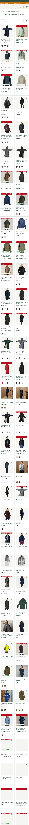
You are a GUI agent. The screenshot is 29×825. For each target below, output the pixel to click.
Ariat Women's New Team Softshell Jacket (21, 657)
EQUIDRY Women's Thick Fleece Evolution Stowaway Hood (21, 427)
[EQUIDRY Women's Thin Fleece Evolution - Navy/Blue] (7, 31)
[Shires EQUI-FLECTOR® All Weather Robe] (7, 649)
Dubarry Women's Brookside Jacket (20, 256)
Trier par (3, 19)
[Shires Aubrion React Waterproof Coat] (22, 224)
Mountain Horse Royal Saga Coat (6, 327)
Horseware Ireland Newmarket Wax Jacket (7, 522)
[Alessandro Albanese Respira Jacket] (22, 467)
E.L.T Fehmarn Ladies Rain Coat (21, 635)
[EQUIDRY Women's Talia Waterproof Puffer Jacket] (22, 269)
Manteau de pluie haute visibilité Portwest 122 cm (22, 753)
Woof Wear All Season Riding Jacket (6, 704)
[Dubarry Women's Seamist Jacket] (7, 80)
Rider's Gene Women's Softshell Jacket (6, 729)
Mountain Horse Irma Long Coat (6, 590)
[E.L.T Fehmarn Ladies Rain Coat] (22, 626)
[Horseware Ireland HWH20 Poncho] (22, 103)
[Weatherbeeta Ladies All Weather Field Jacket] (22, 127)
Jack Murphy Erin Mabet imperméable (7, 753)
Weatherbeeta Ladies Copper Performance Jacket (21, 451)
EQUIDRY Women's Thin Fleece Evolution (7, 160)
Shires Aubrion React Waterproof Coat (21, 232)
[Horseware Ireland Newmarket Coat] (22, 514)
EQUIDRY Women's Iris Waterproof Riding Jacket (6, 112)
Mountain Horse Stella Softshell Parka (21, 377)
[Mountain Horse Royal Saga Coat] (7, 319)
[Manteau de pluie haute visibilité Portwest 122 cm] (22, 745)
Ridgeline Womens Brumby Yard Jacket (21, 208)
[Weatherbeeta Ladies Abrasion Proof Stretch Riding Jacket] (7, 127)
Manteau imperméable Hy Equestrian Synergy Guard (21, 803)
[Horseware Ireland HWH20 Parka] (7, 492)
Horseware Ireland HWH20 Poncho (20, 111)
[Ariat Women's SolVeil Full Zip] (7, 269)
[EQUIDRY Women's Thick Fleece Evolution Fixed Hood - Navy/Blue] (7, 417)
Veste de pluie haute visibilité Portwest (6, 778)
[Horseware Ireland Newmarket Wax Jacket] (7, 514)
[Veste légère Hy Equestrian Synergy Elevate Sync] (22, 769)
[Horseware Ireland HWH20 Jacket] (7, 442)
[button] (26, 6)
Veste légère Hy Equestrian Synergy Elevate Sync (20, 779)
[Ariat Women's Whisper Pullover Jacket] (22, 31)
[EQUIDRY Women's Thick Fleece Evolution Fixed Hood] (22, 343)
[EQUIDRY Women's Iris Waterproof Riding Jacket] (7, 103)
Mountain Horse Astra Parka (21, 185)
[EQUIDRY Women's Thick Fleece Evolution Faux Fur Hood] (22, 492)
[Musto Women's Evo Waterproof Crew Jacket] (7, 56)
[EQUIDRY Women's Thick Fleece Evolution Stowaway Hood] (22, 417)
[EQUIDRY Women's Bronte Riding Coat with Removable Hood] (7, 294)
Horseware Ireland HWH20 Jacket (5, 451)
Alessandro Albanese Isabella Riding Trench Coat (21, 402)
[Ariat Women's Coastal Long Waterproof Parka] (7, 539)
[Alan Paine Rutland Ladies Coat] (7, 671)
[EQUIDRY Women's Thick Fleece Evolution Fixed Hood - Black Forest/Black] (7, 343)
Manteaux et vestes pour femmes (12, 11)
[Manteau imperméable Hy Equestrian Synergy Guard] (22, 794)
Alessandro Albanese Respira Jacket (21, 475)
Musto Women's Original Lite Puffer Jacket (21, 89)
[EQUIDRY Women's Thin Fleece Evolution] (7, 152)
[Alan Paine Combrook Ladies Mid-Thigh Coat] (22, 696)
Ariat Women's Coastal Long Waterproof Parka (6, 547)
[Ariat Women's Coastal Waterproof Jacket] (7, 819)
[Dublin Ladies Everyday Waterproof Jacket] (7, 467)
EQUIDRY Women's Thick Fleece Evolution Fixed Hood (21, 353)
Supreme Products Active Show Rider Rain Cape (6, 635)
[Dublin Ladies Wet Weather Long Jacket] (7, 604)
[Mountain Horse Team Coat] (22, 319)
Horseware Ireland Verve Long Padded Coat (22, 590)
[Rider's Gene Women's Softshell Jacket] (7, 720)
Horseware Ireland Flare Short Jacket (21, 547)
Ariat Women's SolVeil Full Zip (6, 278)
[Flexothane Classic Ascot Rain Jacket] (22, 604)
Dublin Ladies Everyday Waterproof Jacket (6, 475)
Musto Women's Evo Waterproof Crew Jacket (7, 64)
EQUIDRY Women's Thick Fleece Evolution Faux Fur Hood (21, 501)
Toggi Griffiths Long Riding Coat (20, 679)
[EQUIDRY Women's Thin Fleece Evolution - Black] (22, 152)
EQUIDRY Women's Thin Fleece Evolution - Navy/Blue (7, 40)
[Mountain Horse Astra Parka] (22, 177)
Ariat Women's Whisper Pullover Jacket (21, 40)
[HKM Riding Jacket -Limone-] (22, 56)
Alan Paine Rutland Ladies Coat (5, 679)
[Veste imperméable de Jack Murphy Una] (22, 720)
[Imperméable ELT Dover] (7, 794)
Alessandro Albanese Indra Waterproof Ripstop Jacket (7, 402)
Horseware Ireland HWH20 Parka (5, 500)
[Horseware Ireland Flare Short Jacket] (22, 539)
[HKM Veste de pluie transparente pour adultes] (22, 561)
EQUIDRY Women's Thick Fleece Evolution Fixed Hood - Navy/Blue (7, 427)
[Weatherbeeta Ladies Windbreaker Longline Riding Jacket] (22, 819)
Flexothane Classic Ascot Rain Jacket (20, 613)
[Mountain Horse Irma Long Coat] (7, 582)
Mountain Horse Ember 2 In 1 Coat (22, 303)
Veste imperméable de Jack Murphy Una (21, 729)
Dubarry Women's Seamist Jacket (5, 89)
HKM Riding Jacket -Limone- (21, 64)
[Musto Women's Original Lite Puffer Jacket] (22, 80)
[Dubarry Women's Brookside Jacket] (22, 247)
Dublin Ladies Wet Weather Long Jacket (6, 612)
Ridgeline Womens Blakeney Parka (5, 185)
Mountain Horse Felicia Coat (6, 377)
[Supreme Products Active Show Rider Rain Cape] (7, 626)
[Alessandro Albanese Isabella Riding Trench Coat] (22, 393)
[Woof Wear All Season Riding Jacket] (7, 696)
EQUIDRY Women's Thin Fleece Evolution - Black (21, 161)
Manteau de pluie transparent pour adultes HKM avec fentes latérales (7, 570)
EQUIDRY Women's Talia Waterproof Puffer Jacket (22, 279)
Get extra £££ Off (15, 3)
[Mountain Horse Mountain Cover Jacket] (7, 199)
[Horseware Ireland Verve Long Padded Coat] (22, 582)
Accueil (2, 11)
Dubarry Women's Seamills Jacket (5, 256)
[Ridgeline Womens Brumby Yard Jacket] (22, 199)
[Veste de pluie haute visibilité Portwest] (7, 769)
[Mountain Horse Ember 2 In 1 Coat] (22, 294)
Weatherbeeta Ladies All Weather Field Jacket (21, 136)
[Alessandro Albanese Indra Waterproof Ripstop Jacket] (7, 393)
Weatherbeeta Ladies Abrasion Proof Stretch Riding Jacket (6, 137)
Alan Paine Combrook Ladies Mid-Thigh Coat (21, 704)
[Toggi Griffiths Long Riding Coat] (22, 671)
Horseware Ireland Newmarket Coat (20, 522)
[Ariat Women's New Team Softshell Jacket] (22, 649)
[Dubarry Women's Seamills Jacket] (7, 247)
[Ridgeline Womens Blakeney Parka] (7, 177)
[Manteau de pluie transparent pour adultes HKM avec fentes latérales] (7, 561)
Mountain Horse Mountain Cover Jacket (6, 207)
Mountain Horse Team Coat (21, 327)
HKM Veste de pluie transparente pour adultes (20, 570)
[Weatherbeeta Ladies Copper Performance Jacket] (22, 442)
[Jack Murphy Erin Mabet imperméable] (7, 745)
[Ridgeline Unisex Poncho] (7, 224)
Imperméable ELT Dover (7, 802)
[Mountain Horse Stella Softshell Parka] (22, 368)
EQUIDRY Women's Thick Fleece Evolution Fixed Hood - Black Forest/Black (6, 353)
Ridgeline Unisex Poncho (7, 231)
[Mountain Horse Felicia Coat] (7, 368)
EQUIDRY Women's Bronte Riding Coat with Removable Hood (6, 303)
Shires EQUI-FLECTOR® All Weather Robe (7, 657)
